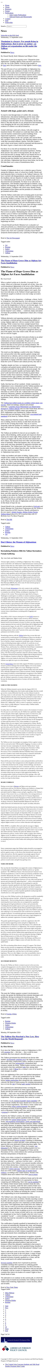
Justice (7, 249)
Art (6, 245)
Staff (6, 20)
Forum (7, 11)
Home (7, 5)
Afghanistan (9, 251)
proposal (5, 1112)
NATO (31, 616)
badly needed (25, 1084)
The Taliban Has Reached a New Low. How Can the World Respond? (20, 1037)
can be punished (33, 1182)
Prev (6, 1308)
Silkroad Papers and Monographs (20, 17)
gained (14, 1120)
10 (6, 1327)
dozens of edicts (20, 1140)
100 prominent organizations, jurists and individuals (22, 1121)
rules (24, 1067)
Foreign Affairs (11, 1014)
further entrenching (12, 1080)
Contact (7, 19)
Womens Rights (10, 1023)
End (6, 1331)
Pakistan (16, 786)
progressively (20, 1063)
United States (9, 664)
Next (6, 1329)
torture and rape (14, 1169)
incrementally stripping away (16, 1059)
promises (7, 1052)
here (4, 65)
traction (23, 1120)
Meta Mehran (9, 1293)
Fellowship (9, 22)
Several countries (6, 1263)
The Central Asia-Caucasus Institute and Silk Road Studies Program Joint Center (22, 1365)
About (7, 7)
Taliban (7, 253)
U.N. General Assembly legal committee (23, 1101)
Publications (9, 13)
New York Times (12, 1287)
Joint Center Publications (17, 15)
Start (6, 1306)
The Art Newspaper (13, 238)
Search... (4, 26)
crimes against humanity (19, 1106)
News (12, 52)
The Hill (9, 519)
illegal (16, 1069)
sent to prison (33, 1174)
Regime (7, 247)
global (19, 1120)
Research (8, 9)
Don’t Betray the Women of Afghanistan (18, 542)
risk (13, 1084)
